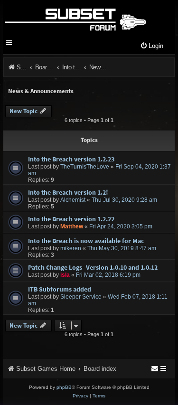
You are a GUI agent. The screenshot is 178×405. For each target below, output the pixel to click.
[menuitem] (151, 46)
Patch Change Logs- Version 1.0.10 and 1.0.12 (93, 267)
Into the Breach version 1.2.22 (71, 219)
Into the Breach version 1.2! (68, 192)
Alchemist (72, 200)
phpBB (64, 387)
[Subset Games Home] (75, 18)
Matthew (71, 226)
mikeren (70, 248)
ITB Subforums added (59, 289)
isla (65, 275)
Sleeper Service (81, 296)
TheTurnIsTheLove (84, 166)
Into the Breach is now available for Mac (86, 240)
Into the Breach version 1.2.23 (71, 159)
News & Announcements (41, 91)
